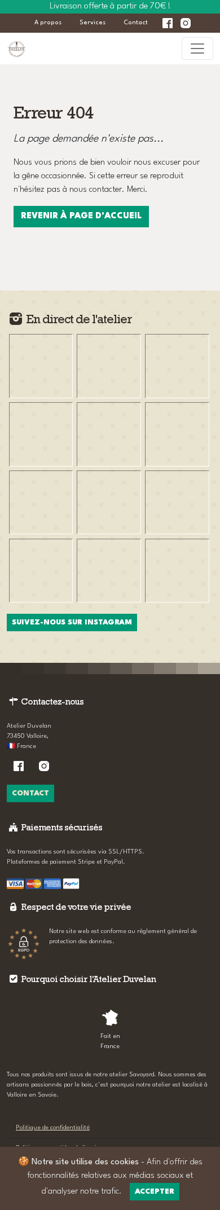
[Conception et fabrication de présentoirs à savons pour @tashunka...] (41, 502)
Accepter (154, 1191)
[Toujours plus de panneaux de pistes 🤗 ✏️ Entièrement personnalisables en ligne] (177, 502)
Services (92, 23)
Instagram (186, 23)
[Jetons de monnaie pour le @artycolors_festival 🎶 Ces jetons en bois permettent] (41, 366)
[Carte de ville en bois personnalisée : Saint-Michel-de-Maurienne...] (41, 434)
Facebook (168, 23)
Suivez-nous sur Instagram (72, 622)
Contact (136, 23)
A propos (47, 23)
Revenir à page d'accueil (81, 216)
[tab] (110, 1028)
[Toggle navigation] (197, 48)
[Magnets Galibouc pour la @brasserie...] (108, 570)
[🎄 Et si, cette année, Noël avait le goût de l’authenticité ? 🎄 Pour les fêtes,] (177, 570)
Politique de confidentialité (53, 1128)
